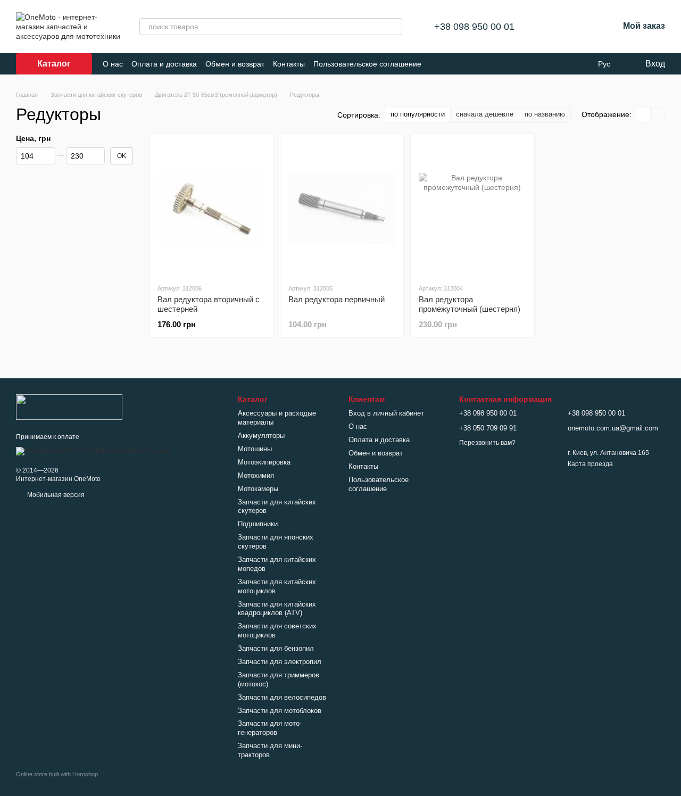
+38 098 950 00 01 (474, 26)
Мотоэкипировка (264, 462)
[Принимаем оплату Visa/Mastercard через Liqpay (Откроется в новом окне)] (94, 450)
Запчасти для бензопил (276, 648)
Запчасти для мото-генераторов (270, 727)
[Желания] (582, 26)
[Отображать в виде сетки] (643, 114)
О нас (113, 64)
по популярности (418, 114)
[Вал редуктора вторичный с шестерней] (211, 208)
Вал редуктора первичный (336, 299)
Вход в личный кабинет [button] (386, 413)
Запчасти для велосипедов (282, 697)
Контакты (289, 64)
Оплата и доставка (164, 64)
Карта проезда (590, 464)
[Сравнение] (554, 26)
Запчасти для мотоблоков (279, 711)
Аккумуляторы (261, 436)
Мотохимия (256, 475)
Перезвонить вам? (487, 442)
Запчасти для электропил (279, 662)
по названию (545, 114)
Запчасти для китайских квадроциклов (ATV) (277, 608)
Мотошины (255, 449)
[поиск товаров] (393, 26)
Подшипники (258, 524)
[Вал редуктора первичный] (342, 208)
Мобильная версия (55, 495)
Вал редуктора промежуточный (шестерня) (469, 304)
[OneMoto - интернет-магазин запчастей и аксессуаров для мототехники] (69, 406)
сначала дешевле (484, 114)
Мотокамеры (258, 489)
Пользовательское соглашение (367, 64)
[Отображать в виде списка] (658, 114)
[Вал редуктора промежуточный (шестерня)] (472, 208)
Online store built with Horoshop (57, 774)
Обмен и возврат (234, 64)
